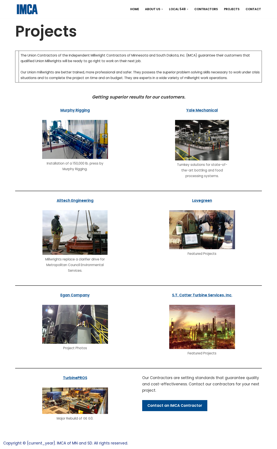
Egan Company (75, 295)
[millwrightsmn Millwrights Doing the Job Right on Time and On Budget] (27, 9)
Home (134, 9)
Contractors (206, 9)
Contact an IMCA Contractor (174, 405)
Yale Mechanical (202, 110)
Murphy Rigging (75, 110)
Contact (253, 9)
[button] (162, 9)
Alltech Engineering (75, 200)
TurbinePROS (75, 377)
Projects (232, 9)
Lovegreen (202, 200)
